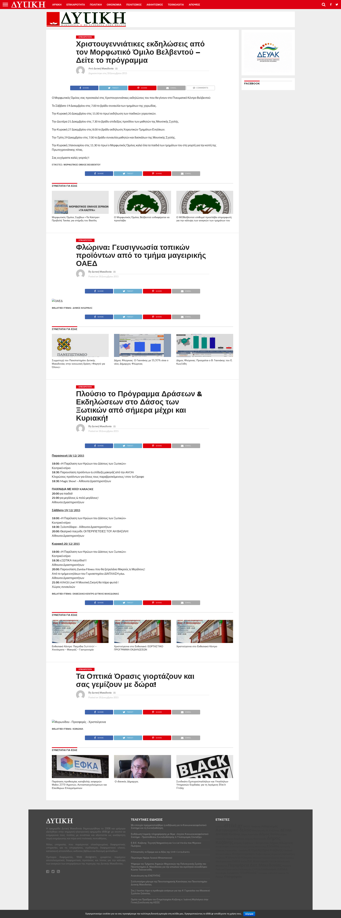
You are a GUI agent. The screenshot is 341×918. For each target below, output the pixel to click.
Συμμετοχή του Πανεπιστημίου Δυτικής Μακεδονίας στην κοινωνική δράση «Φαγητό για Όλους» (78, 363)
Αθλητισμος (155, 4)
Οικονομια (114, 4)
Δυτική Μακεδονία (103, 68)
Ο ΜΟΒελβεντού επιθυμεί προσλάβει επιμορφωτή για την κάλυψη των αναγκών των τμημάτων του (204, 219)
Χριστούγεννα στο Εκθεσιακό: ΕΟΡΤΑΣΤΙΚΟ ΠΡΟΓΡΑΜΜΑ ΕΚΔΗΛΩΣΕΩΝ (138, 648)
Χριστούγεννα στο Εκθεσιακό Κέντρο (196, 646)
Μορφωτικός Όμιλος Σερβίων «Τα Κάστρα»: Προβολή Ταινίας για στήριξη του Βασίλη (76, 219)
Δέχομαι (249, 914)
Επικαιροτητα (75, 4)
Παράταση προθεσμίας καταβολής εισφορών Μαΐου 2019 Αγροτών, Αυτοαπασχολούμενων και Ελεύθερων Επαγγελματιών (79, 785)
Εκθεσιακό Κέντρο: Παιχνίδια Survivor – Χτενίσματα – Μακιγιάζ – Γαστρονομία (74, 648)
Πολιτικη (96, 4)
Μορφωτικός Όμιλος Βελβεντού (82, 164)
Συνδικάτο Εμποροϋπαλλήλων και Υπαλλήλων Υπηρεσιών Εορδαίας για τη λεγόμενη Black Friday (202, 785)
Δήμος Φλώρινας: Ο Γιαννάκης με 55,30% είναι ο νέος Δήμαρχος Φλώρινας (141, 362)
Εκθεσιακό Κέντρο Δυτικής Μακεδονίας (96, 593)
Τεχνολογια (176, 4)
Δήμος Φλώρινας (82, 308)
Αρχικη (56, 4)
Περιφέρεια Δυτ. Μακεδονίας (89, 896)
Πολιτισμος (134, 4)
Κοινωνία (78, 729)
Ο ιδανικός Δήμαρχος (126, 781)
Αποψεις (194, 4)
